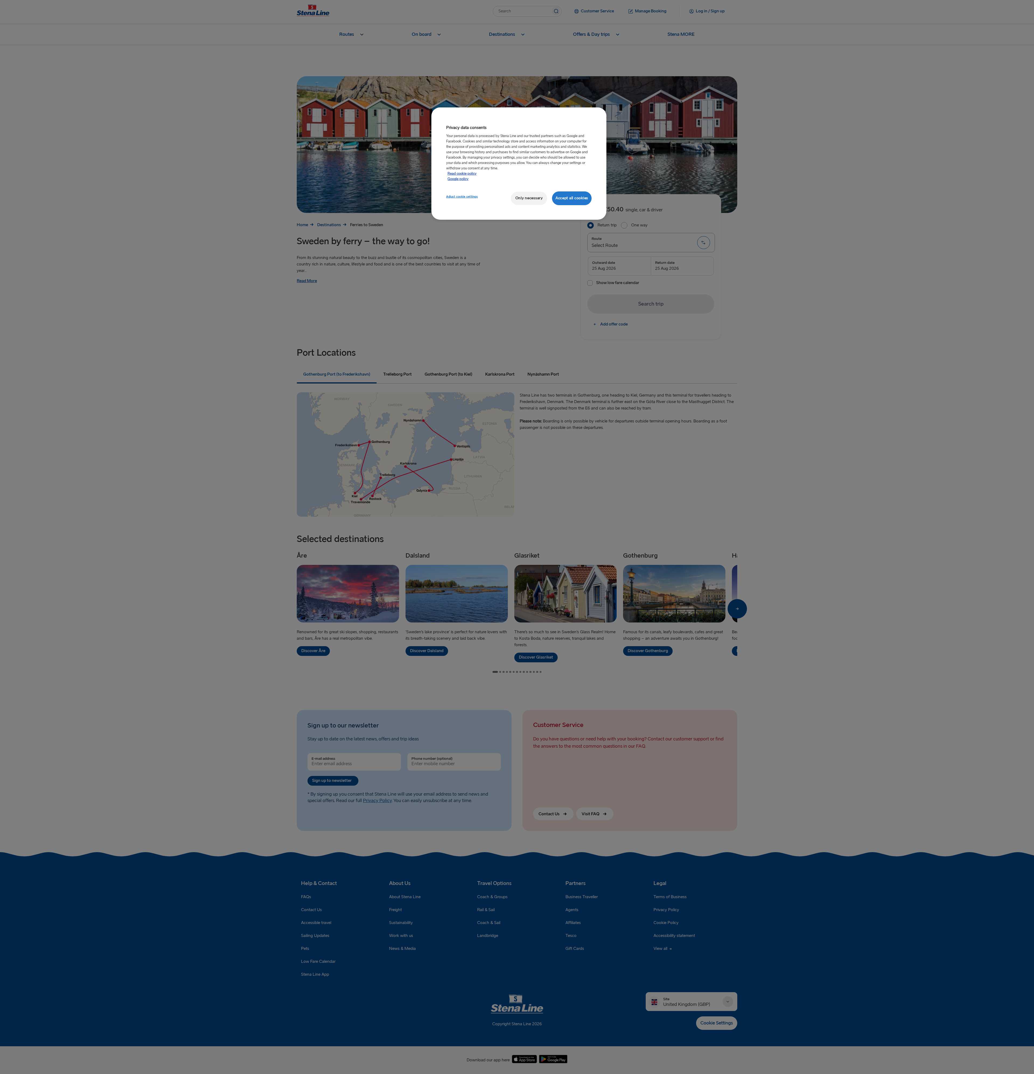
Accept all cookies (572, 198)
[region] (518, 163)
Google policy (458, 179)
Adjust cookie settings (462, 196)
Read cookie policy (462, 174)
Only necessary (529, 198)
